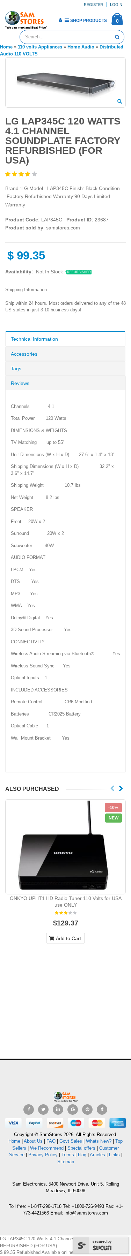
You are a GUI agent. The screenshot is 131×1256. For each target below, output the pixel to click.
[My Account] (60, 20)
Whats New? (98, 1141)
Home (14, 1141)
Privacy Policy (43, 1154)
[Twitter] (43, 1109)
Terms (68, 1154)
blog (82, 1154)
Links (114, 1154)
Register (93, 4)
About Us (33, 1141)
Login (116, 4)
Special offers (81, 1148)
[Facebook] (28, 1109)
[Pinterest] (87, 1109)
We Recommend (47, 1148)
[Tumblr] (102, 1109)
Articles (97, 1154)
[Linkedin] (58, 1109)
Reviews (20, 383)
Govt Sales (70, 1141)
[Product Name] (65, 847)
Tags (16, 368)
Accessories (24, 354)
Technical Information (34, 339)
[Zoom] (119, 101)
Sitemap (65, 1161)
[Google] (72, 1109)
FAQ (51, 1141)
